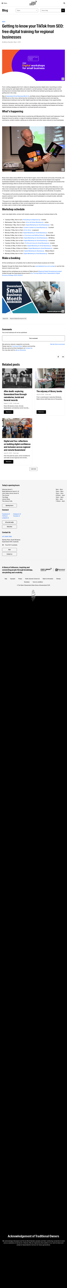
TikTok (4, 516)
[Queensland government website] (60, 569)
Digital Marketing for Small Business (37, 225)
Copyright (12, 579)
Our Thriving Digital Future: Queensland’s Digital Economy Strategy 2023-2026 (31, 274)
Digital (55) (5, 318)
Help (6, 579)
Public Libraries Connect (31, 579)
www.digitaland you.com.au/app (45, 266)
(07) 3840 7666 (7, 536)
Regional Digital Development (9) (18, 318)
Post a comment (33, 338)
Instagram (16, 514)
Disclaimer (27, 582)
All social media (9, 522)
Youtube (15, 516)
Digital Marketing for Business (33, 251)
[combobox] (27, 10)
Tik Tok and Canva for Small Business (36, 243)
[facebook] (58, 357)
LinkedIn (4, 518)
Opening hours (9, 505)
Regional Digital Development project (50, 271)
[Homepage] (46, 569)
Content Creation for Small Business (34, 227)
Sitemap (58, 579)
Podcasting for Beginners (31, 220)
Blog (5, 10)
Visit (9, 550)
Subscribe (9, 527)
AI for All (26, 230)
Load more (33, 469)
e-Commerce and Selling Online (33, 235)
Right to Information (48, 579)
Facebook (5, 514)
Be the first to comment (57, 344)
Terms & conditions (38, 582)
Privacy (20, 579)
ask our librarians (20, 350)
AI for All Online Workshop (34, 222)
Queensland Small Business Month (16, 96)
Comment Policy (17, 346)
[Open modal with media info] (63, 79)
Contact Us (28, 348)
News (3, 22)
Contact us (9, 554)
